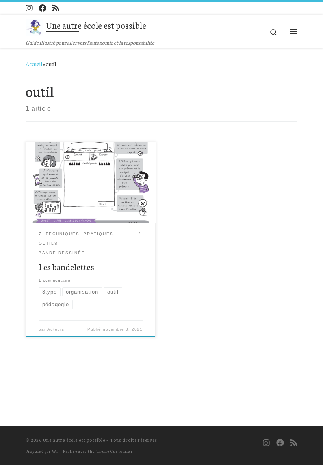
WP (55, 451)
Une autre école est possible (74, 440)
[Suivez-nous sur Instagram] (29, 8)
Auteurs (55, 329)
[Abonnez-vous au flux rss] (55, 8)
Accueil (34, 64)
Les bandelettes (66, 266)
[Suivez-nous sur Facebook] (42, 8)
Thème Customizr (114, 451)
